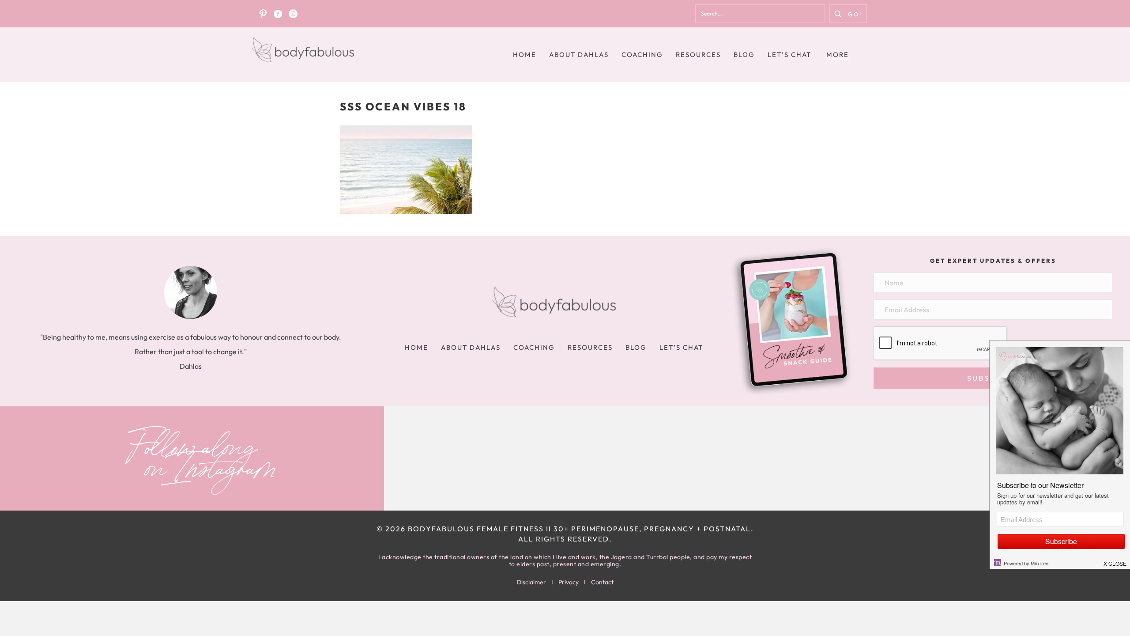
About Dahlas (579, 54)
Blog (744, 54)
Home (524, 54)
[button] (848, 13)
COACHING (642, 54)
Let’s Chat (789, 54)
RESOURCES (698, 54)
